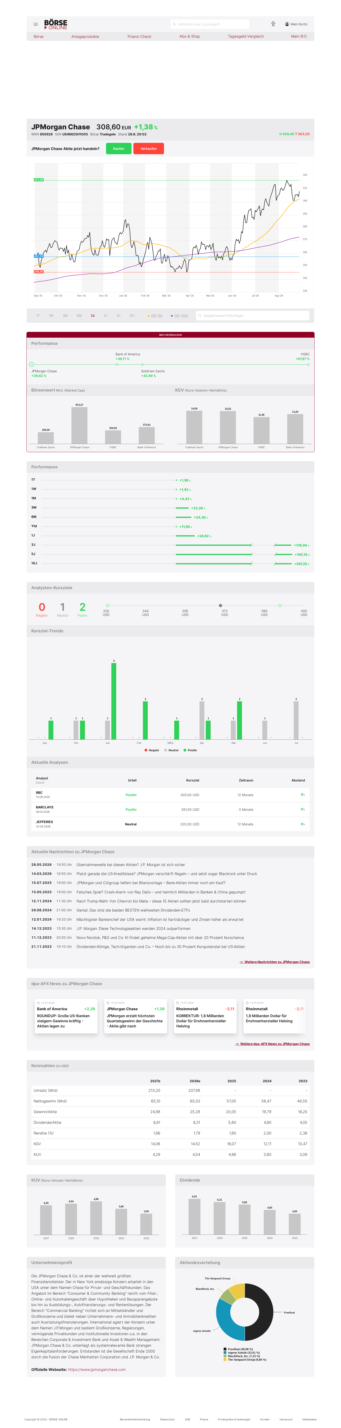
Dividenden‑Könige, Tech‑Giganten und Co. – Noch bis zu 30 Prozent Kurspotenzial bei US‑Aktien (161, 946)
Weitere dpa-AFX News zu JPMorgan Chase (275, 1044)
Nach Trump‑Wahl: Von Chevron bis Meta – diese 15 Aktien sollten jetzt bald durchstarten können (161, 901)
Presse (204, 1419)
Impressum (286, 1419)
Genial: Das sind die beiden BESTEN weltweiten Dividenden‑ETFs (133, 910)
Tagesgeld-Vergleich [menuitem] (246, 36)
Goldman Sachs (153, 371)
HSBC (305, 354)
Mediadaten (309, 1419)
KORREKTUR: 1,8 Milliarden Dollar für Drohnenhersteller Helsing (201, 1021)
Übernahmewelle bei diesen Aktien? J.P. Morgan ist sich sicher (131, 864)
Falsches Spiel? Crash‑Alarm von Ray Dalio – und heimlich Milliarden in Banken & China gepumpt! (161, 892)
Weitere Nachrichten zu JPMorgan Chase (277, 962)
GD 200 (181, 316)
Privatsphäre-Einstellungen (234, 1419)
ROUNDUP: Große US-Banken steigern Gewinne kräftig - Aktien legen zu (63, 1021)
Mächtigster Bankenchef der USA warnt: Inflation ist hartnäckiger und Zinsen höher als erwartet (160, 919)
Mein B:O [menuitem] (299, 36)
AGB (187, 1419)
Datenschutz (167, 1419)
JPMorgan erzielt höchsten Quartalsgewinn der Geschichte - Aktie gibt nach (135, 1021)
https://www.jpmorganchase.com (97, 1369)
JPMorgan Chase (44, 371)
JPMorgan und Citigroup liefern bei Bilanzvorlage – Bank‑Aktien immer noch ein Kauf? (151, 882)
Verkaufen (149, 148)
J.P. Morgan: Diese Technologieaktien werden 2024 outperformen (133, 928)
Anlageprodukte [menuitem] (85, 36)
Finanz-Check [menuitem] (139, 36)
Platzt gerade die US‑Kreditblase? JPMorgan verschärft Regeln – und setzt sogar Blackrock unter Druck (167, 873)
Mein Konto (299, 24)
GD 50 (156, 316)
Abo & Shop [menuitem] (190, 36)
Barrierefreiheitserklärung (135, 1419)
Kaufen (118, 148)
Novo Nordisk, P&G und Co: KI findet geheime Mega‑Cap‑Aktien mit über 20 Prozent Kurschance (160, 937)
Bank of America (128, 354)
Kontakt (265, 1419)
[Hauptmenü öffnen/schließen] (36, 24)
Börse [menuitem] (38, 36)
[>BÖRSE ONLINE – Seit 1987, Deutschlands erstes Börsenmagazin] (56, 24)
